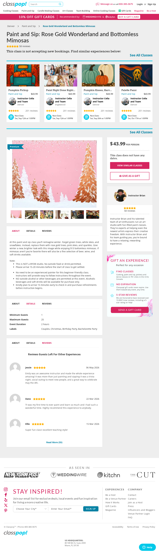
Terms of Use (133, 527)
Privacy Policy (149, 527)
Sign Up (152, 4)
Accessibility (117, 527)
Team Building (83, 10)
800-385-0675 (126, 3)
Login (140, 4)
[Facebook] (6, 495)
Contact (132, 494)
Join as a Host (135, 502)
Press (131, 506)
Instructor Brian (136, 195)
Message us (106, 3)
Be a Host (151, 10)
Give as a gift (131, 176)
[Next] (92, 174)
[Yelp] (6, 500)
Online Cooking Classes (104, 10)
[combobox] (30, 509)
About (16, 230)
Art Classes (67, 10)
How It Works (112, 502)
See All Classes (141, 55)
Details (30, 230)
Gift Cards (126, 10)
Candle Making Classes (48, 10)
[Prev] (16, 174)
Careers (132, 498)
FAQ (130, 517)
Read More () (54, 442)
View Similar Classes (129, 165)
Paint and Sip (28, 10)
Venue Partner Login (139, 513)
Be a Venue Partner (115, 498)
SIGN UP (91, 508)
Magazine (138, 10)
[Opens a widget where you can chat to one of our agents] (147, 547)
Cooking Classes (10, 10)
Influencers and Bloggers (141, 509)
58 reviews (24, 46)
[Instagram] (6, 489)
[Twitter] (6, 505)
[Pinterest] (6, 510)
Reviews (47, 230)
